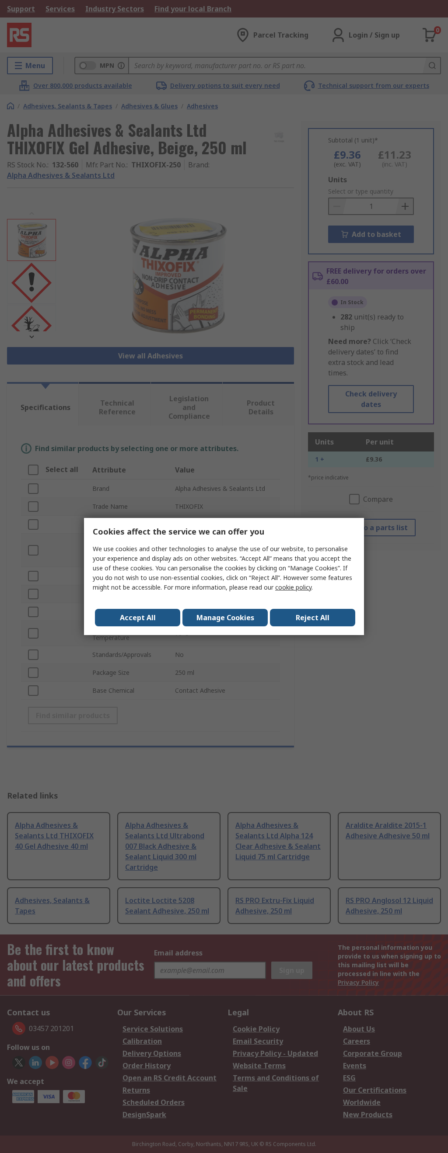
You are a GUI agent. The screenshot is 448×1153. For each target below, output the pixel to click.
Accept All (138, 617)
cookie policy (293, 587)
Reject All (312, 617)
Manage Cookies (225, 617)
